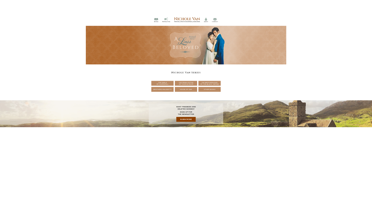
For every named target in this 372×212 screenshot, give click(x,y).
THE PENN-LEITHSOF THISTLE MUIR (186, 83)
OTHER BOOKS (209, 89)
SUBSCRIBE (186, 119)
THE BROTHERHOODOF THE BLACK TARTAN (209, 83)
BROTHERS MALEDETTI (162, 89)
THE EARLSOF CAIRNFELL (162, 83)
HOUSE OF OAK (186, 89)
